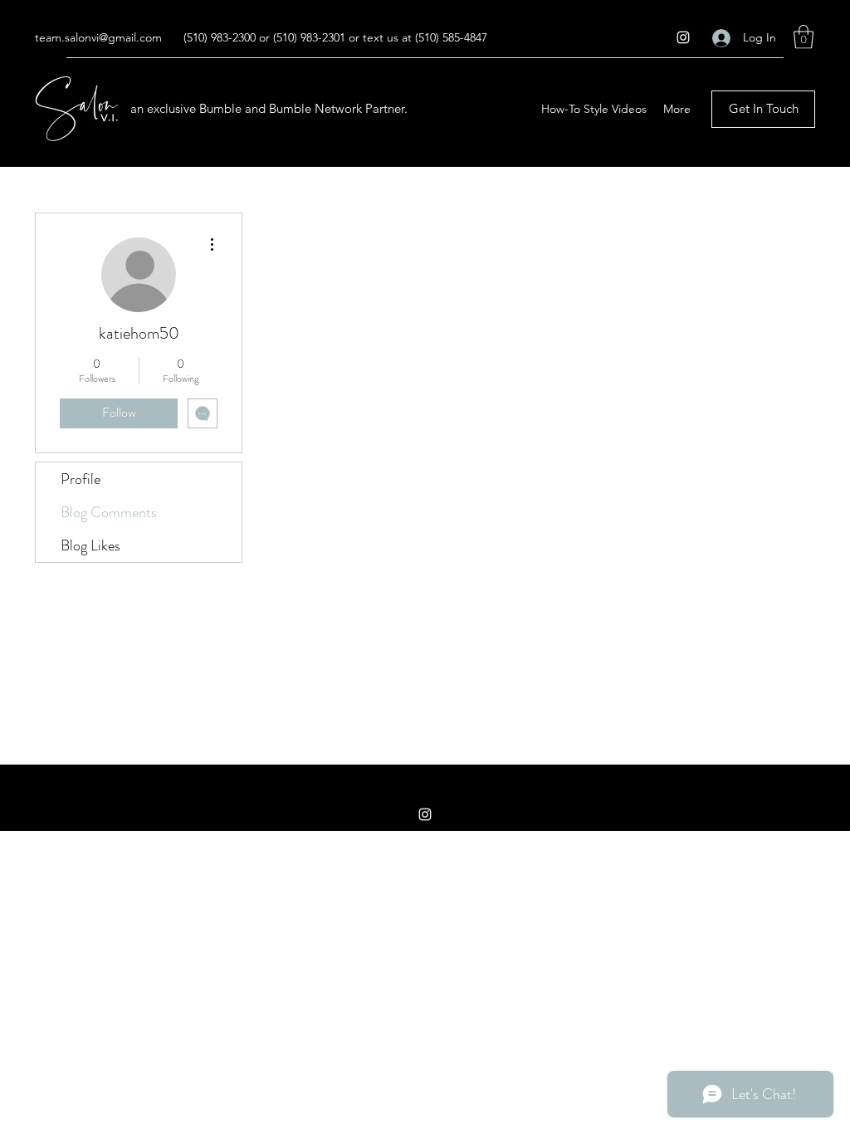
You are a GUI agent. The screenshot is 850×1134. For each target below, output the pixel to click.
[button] (803, 37)
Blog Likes (90, 545)
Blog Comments (109, 512)
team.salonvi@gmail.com (98, 37)
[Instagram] (683, 37)
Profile (80, 479)
